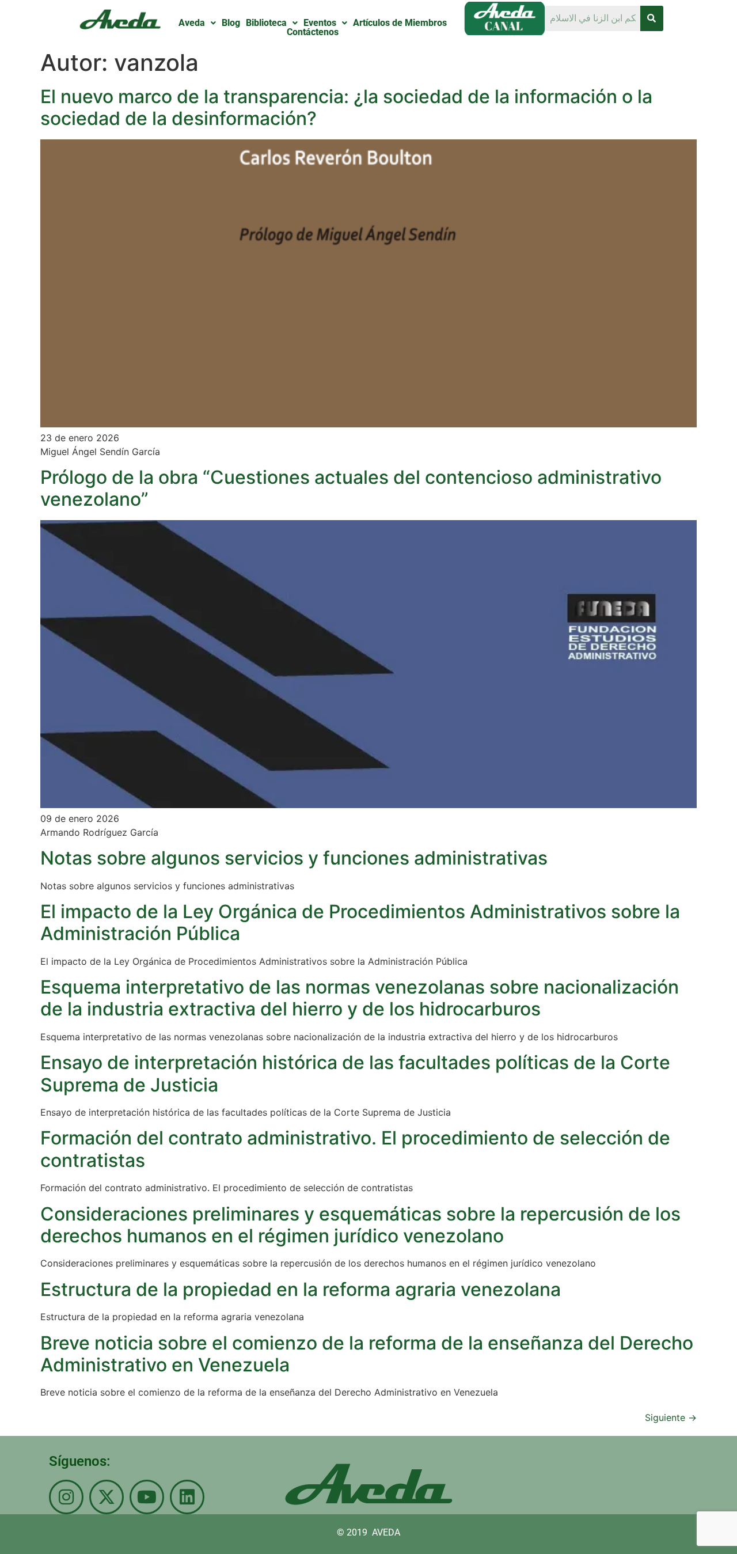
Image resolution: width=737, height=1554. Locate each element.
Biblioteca (266, 23)
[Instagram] (66, 1497)
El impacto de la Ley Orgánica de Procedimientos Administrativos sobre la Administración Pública (360, 922)
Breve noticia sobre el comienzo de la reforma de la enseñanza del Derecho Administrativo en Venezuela (366, 1354)
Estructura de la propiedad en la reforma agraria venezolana (300, 1289)
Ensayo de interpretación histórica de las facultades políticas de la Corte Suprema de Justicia (355, 1073)
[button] (197, 23)
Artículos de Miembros (400, 23)
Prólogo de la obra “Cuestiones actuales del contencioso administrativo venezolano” (351, 488)
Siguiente (671, 1417)
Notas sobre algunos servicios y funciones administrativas (294, 858)
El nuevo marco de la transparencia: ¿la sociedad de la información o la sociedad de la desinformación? (346, 107)
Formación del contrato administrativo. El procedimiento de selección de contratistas (355, 1149)
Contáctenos (313, 32)
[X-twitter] (106, 1497)
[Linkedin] (187, 1497)
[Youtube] (147, 1497)
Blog (231, 23)
